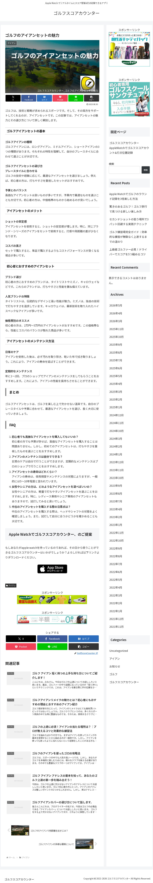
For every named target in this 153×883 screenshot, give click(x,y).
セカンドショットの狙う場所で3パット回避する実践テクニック (129, 221)
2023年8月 (115, 493)
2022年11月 (116, 533)
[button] (91, 98)
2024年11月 (116, 423)
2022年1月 (115, 611)
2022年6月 (115, 572)
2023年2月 (115, 517)
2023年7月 (115, 501)
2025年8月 (115, 352)
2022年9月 (115, 548)
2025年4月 (115, 384)
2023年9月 (115, 485)
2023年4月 (115, 509)
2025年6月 (115, 368)
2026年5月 (115, 305)
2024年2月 (115, 446)
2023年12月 (116, 462)
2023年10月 (116, 478)
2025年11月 (116, 329)
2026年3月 (115, 321)
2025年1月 (115, 407)
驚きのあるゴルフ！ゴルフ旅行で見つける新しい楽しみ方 (128, 208)
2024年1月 (115, 454)
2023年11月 (116, 470)
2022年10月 (116, 540)
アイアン (12, 585)
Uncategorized (118, 651)
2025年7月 (115, 360)
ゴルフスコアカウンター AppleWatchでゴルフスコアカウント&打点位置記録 (129, 147)
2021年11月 (116, 626)
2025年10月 (116, 337)
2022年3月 (115, 595)
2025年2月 (115, 399)
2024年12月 (116, 415)
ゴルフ (113, 674)
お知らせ (114, 666)
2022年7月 (115, 564)
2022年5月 (115, 579)
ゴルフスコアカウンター (124, 682)
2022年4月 (115, 587)
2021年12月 (116, 619)
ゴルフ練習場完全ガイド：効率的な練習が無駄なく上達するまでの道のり (128, 236)
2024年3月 (115, 438)
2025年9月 (115, 344)
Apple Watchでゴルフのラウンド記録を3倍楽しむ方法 (128, 196)
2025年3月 (115, 391)
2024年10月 (116, 431)
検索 (111, 164)
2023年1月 (115, 525)
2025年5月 (115, 376)
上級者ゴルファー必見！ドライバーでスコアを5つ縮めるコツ (128, 251)
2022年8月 (115, 556)
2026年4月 (115, 313)
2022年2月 (115, 603)
